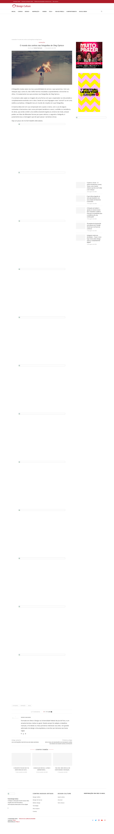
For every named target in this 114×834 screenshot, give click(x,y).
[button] (42, 776)
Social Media (83, 11)
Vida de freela (59, 11)
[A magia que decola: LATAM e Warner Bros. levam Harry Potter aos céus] (41, 759)
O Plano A (17, 821)
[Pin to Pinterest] (49, 711)
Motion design (36, 802)
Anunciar (60, 799)
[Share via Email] (51, 711)
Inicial (14, 11)
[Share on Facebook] (46, 711)
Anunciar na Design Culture (27, 1)
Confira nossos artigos (43, 793)
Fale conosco (55, 1)
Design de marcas (37, 799)
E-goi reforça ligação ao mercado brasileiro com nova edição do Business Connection (94, 199)
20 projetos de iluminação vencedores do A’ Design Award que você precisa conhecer (94, 226)
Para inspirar (36, 808)
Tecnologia (35, 805)
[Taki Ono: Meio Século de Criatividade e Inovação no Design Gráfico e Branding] (62, 759)
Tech (50, 11)
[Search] (101, 11)
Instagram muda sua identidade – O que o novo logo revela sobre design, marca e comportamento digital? (94, 239)
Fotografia (15, 705)
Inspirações (14, 39)
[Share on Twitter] (48, 711)
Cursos (20, 11)
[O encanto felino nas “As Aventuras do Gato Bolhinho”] (21, 759)
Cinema (44, 11)
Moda (29, 705)
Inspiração (35, 11)
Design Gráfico (36, 797)
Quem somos (61, 797)
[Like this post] (45, 711)
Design (27, 11)
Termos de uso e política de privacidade (27, 818)
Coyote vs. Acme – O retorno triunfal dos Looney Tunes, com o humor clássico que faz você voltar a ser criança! (94, 186)
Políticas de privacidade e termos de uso (42, 1)
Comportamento (71, 11)
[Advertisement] (57, 25)
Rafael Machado (38, 48)
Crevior (14, 820)
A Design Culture (16, 1)
